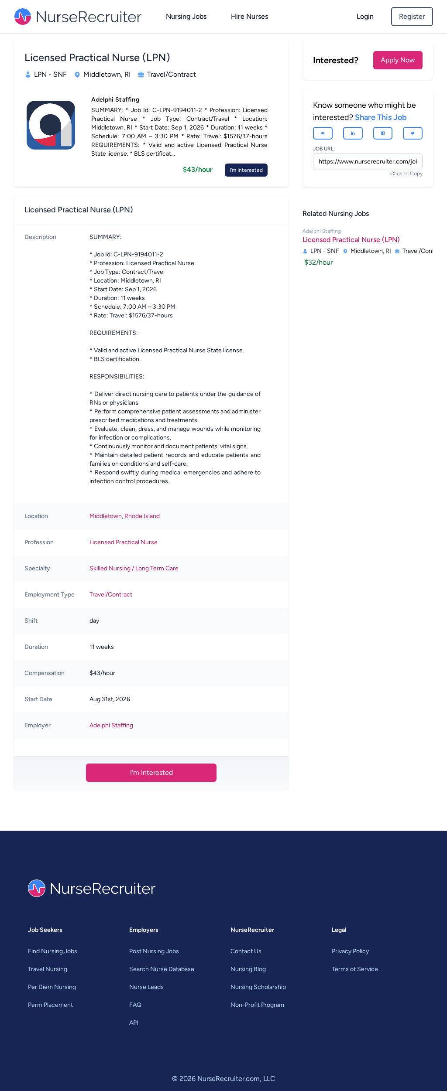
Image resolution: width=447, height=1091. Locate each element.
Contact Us (245, 951)
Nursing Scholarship (258, 987)
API (133, 1022)
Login (365, 16)
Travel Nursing (47, 969)
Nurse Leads (146, 987)
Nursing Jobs (186, 16)
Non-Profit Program (257, 1005)
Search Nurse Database (161, 969)
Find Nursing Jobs (52, 951)
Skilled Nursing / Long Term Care (134, 568)
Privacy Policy (350, 951)
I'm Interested (246, 170)
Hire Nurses (249, 16)
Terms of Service (355, 969)
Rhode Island (142, 516)
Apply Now (398, 60)
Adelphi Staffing (111, 725)
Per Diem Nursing (52, 987)
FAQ (135, 1005)
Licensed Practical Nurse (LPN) (351, 239)
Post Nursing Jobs (154, 951)
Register (412, 16)
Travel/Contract (110, 594)
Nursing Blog (248, 969)
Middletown (105, 516)
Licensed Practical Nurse (123, 542)
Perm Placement (50, 1005)
